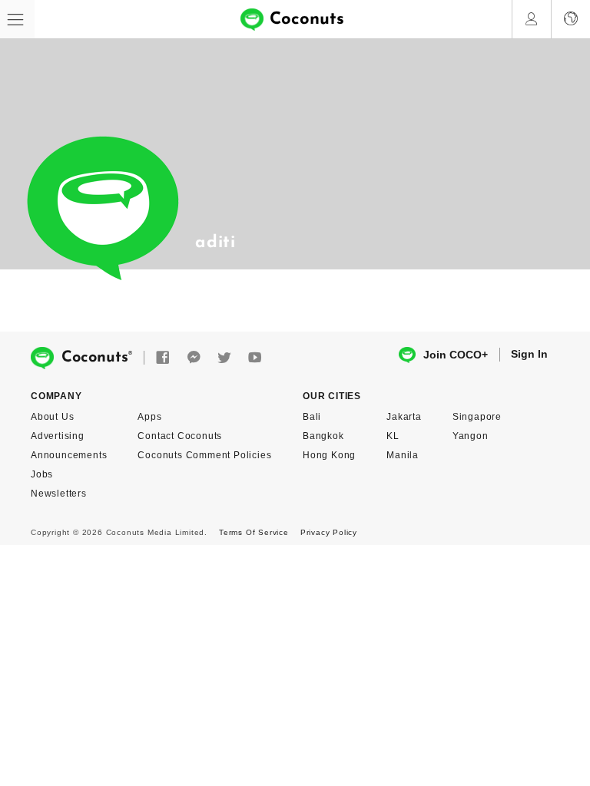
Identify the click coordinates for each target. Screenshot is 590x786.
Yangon (470, 436)
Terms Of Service (254, 532)
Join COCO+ (455, 354)
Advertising (58, 436)
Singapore (477, 416)
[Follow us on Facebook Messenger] (193, 358)
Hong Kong (329, 455)
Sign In (529, 354)
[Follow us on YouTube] (255, 358)
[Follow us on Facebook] (163, 358)
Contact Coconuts (180, 436)
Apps (149, 416)
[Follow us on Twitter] (224, 358)
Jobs (42, 474)
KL (392, 436)
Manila (402, 455)
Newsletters (59, 493)
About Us (52, 416)
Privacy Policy (328, 532)
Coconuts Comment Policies (204, 455)
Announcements (69, 455)
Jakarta (404, 416)
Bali (312, 416)
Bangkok (323, 436)
